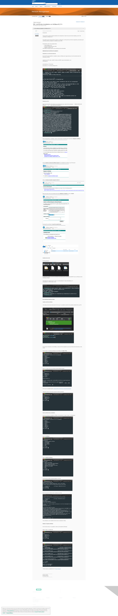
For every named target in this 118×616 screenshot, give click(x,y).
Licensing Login (61, 604)
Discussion (41, 16)
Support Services (62, 599)
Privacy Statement (10, 610)
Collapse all (82, 21)
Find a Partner (75, 599)
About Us (47, 599)
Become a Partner (75, 600)
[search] (44, 3)
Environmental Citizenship (50, 603)
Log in (60, 3)
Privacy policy (48, 604)
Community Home (34, 16)
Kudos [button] (83, 28)
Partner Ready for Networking (77, 601)
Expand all (78, 21)
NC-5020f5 (37, 33)
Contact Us (47, 601)
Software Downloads (62, 603)
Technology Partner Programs (77, 603)
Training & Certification (62, 601)
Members (48, 16)
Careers (47, 600)
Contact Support (61, 600)
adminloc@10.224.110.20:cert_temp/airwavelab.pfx (62, 388)
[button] (36, 6)
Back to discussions (37, 22)
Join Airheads (60, 6)
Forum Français (58, 568)
